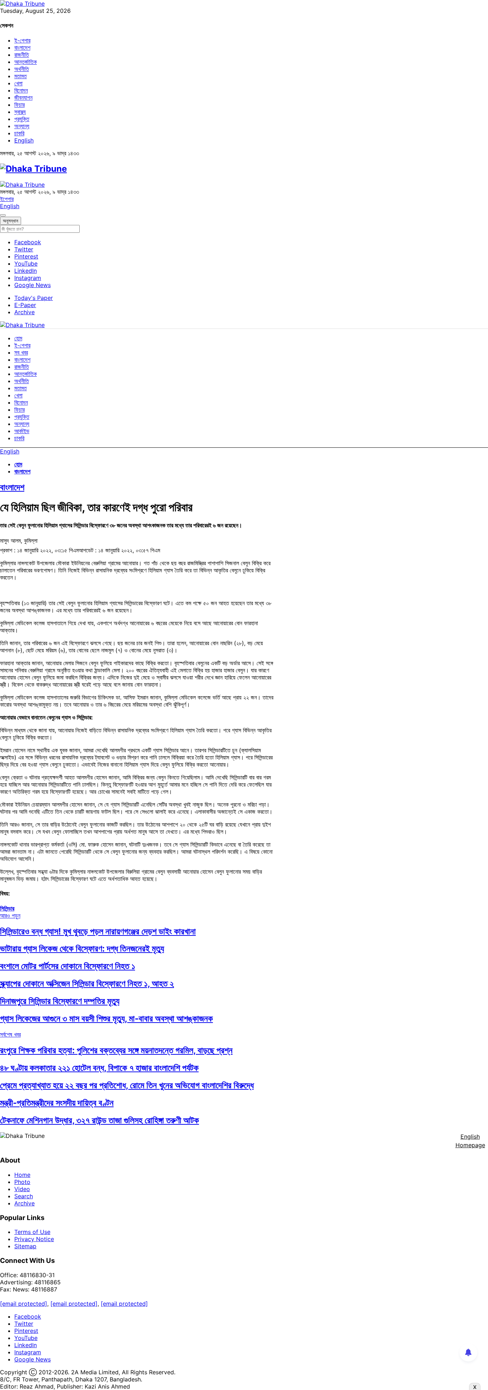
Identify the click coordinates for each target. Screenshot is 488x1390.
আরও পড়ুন (10, 915)
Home (22, 1174)
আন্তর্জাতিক (25, 61)
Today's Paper (33, 297)
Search (23, 1196)
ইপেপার (7, 198)
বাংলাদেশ (22, 47)
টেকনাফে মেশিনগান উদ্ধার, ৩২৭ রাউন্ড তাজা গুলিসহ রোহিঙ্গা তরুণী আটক (99, 1120)
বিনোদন (21, 90)
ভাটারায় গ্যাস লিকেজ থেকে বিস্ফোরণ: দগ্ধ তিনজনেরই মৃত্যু (82, 948)
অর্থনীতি (21, 68)
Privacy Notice (34, 1239)
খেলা (18, 83)
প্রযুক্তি (21, 118)
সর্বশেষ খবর (10, 1034)
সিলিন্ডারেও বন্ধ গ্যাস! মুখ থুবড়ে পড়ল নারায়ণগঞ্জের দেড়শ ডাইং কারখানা (98, 931)
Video (22, 1189)
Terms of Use (32, 1231)
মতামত (20, 76)
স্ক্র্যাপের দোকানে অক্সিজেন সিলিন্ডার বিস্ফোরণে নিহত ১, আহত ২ (87, 983)
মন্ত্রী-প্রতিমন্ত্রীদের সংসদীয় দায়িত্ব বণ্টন (57, 1103)
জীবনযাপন (23, 97)
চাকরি (19, 133)
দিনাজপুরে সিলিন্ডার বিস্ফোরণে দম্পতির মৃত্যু (59, 1001)
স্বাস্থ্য (20, 111)
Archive (24, 312)
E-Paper (25, 304)
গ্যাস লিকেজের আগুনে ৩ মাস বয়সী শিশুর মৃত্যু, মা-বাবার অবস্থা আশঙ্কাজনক (106, 1018)
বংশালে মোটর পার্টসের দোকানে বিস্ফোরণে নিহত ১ (67, 966)
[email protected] (23, 1303)
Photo (22, 1181)
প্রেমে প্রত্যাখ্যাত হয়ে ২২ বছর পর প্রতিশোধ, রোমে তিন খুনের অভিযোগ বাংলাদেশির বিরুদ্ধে (127, 1085)
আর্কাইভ (21, 431)
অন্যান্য (21, 126)
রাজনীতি (21, 54)
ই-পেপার (22, 40)
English (24, 140)
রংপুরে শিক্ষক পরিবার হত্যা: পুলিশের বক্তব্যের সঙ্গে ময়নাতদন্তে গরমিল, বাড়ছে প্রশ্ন (116, 1050)
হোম (18, 338)
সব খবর (21, 352)
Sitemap (25, 1246)
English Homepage (470, 1141)
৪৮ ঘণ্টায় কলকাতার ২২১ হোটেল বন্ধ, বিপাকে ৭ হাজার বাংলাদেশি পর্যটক (99, 1068)
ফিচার (19, 104)
